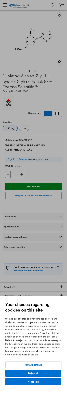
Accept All (33, 381)
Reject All (33, 373)
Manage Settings (33, 364)
